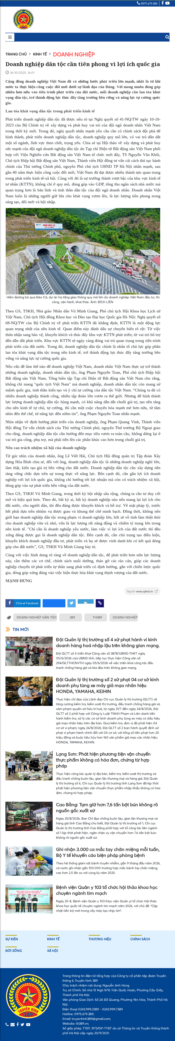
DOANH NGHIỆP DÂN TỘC (37, 617)
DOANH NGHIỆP (125, 617)
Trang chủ (16, 54)
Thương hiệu (100, 939)
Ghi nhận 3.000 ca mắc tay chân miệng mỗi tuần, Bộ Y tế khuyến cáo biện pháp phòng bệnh (108, 852)
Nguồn (140, 591)
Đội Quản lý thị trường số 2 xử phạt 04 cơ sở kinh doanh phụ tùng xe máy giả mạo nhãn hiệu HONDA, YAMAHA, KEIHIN (107, 685)
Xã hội (52, 951)
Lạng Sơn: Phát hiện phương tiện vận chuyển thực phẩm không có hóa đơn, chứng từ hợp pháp (103, 760)
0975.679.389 (148, 3)
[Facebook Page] (162, 3)
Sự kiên (11, 939)
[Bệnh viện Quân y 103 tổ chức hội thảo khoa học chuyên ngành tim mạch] (29, 899)
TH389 (97, 617)
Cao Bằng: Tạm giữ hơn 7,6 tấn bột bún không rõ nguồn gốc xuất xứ (107, 807)
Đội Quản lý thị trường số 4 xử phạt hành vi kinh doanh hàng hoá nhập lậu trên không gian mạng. (108, 642)
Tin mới (21, 629)
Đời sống (13, 951)
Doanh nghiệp (74, 54)
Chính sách (140, 939)
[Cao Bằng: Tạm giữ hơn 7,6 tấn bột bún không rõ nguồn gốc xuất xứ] (29, 816)
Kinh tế (40, 54)
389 (72, 617)
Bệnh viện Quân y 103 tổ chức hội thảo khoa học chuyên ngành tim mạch (106, 890)
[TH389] (23, 19)
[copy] (100, 603)
